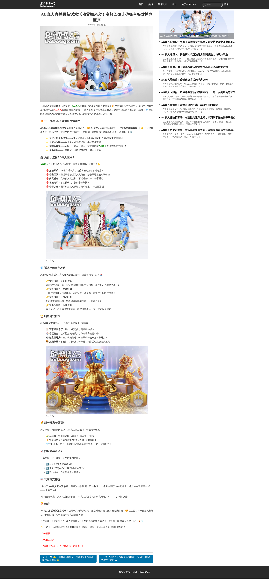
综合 (174, 4)
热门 (150, 4)
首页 (141, 4)
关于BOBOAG (188, 4)
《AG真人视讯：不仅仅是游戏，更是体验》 (62, 546)
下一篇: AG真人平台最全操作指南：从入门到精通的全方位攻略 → (125, 558)
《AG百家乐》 (47, 540)
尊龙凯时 (162, 4)
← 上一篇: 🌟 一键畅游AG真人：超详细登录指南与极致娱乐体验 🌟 (67, 558)
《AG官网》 (46, 533)
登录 (226, 4)
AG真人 (58, 110)
